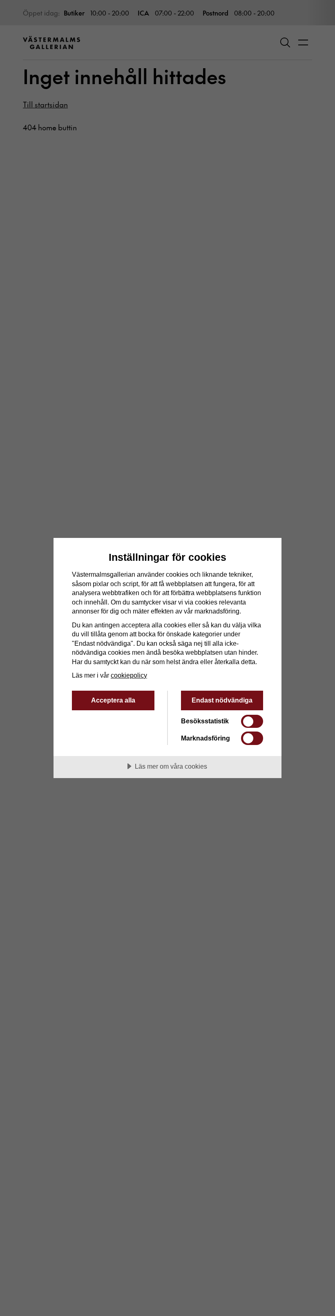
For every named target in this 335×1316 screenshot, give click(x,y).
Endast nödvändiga (222, 700)
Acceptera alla (113, 700)
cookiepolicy (129, 675)
